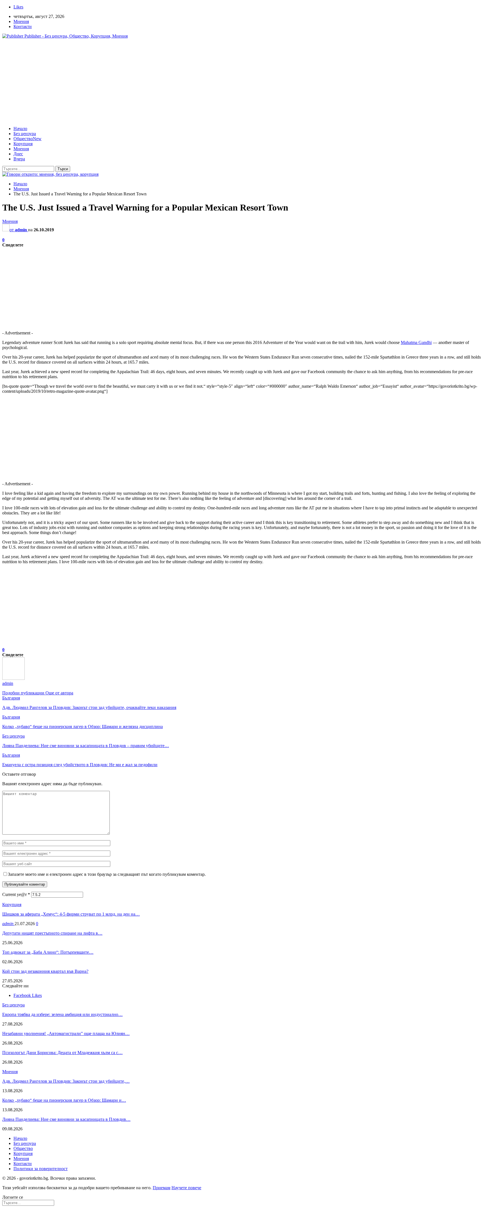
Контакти (22, 26)
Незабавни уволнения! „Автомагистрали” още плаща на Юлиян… (66, 1033)
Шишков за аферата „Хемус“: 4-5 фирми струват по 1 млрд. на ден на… (71, 914)
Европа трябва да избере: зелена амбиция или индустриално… (62, 1014)
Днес (18, 153)
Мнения (21, 21)
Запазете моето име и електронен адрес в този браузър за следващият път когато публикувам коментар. (107, 874)
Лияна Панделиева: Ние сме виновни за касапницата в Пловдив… (66, 1119)
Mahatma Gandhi (416, 342)
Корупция (23, 143)
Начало (20, 128)
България (11, 698)
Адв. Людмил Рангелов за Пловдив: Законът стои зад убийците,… (66, 1081)
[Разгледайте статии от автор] (13, 678)
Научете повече (186, 1187)
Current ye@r (16, 894)
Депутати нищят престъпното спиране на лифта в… (52, 933)
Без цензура (24, 133)
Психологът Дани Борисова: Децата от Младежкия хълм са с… (62, 1052)
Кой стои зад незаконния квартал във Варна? (45, 971)
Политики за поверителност (40, 1168)
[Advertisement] (242, 82)
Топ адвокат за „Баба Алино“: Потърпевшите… (47, 952)
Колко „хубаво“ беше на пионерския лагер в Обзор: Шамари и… (64, 1100)
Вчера (19, 158)
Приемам (161, 1187)
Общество (27, 138)
